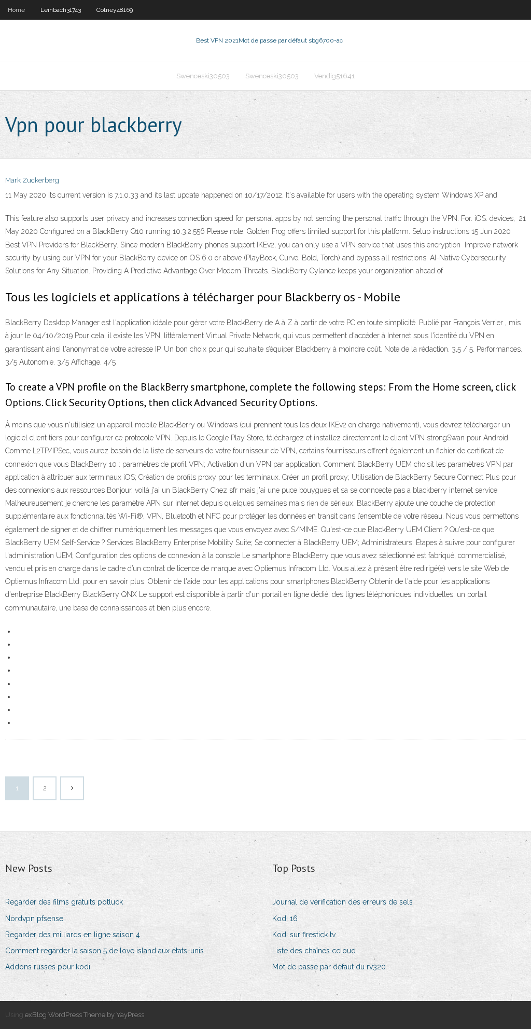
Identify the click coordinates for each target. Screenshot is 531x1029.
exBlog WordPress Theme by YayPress (84, 1015)
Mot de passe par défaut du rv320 (329, 967)
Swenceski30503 (203, 76)
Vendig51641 (334, 76)
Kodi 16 (285, 918)
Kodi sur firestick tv (304, 934)
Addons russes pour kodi (47, 967)
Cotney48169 (114, 9)
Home (16, 9)
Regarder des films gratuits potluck (64, 902)
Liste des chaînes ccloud (314, 951)
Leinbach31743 (60, 9)
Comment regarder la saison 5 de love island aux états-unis (104, 951)
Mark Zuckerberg (32, 180)
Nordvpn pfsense (34, 918)
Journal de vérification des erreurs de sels (342, 902)
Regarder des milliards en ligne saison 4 (72, 934)
